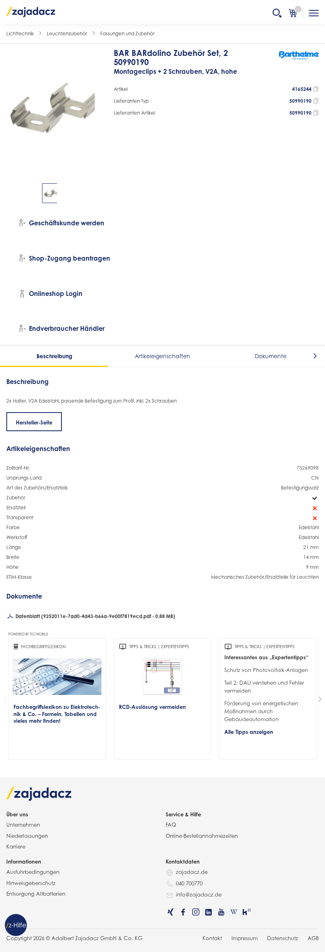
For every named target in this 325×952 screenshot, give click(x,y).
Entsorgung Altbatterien (35, 894)
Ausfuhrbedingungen (32, 872)
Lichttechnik (20, 33)
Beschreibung (54, 356)
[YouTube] (221, 912)
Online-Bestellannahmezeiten (202, 836)
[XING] (170, 912)
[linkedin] (208, 912)
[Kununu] (246, 912)
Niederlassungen (27, 836)
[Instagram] (196, 912)
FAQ (171, 824)
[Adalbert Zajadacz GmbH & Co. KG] (30, 11)
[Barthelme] (299, 66)
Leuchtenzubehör (67, 33)
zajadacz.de (192, 872)
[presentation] (11, 193)
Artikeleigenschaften (162, 356)
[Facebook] (183, 912)
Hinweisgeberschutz (30, 883)
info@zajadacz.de (199, 894)
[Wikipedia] (234, 912)
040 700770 (189, 883)
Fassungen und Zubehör (127, 33)
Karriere (15, 846)
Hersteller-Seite (34, 422)
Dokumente (271, 356)
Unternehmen (23, 824)
